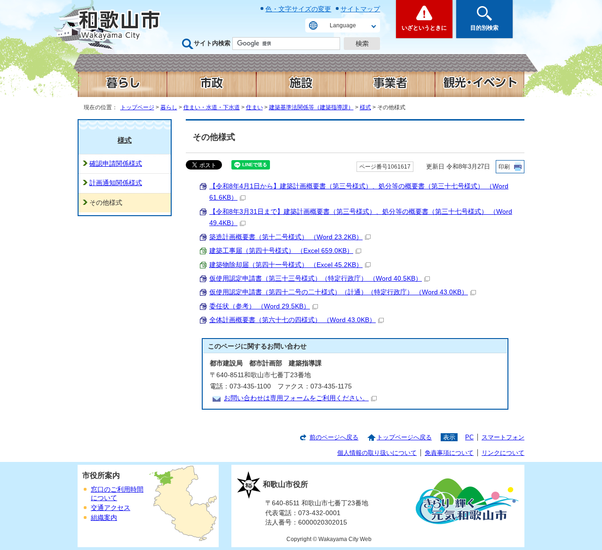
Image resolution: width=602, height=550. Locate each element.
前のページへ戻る (333, 437)
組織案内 (104, 517)
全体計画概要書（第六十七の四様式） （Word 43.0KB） (292, 320)
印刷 (504, 166)
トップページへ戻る (404, 437)
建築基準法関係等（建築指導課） (311, 107)
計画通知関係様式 (115, 182)
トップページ (137, 107)
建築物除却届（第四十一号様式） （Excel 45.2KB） (286, 264)
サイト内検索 (212, 43)
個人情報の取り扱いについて (377, 452)
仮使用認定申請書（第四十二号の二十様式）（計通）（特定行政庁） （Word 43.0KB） (338, 292)
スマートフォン (503, 437)
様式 (365, 107)
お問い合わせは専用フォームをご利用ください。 (296, 398)
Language (343, 25)
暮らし (168, 107)
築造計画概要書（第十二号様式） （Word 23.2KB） (286, 237)
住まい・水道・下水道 (211, 107)
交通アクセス (110, 507)
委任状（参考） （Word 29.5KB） (259, 306)
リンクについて (503, 452)
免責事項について (449, 452)
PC (469, 437)
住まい (254, 107)
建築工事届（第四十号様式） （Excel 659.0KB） (281, 250)
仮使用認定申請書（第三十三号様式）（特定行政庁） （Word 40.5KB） (315, 278)
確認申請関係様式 (115, 163)
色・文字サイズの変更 (298, 9)
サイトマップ (360, 9)
